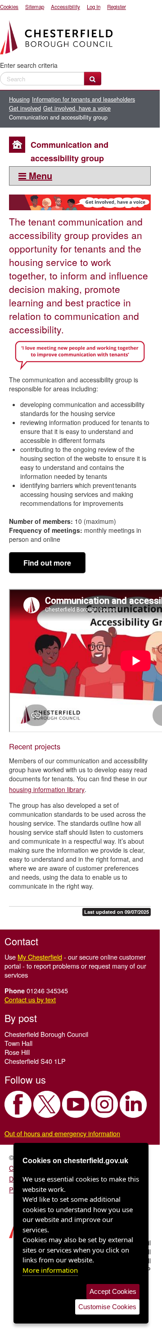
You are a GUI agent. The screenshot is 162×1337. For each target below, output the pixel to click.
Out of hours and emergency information (62, 1133)
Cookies (9, 6)
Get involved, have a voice (77, 108)
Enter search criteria (29, 65)
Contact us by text (30, 999)
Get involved (25, 108)
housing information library (47, 789)
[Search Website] (92, 78)
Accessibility (65, 6)
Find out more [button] (47, 563)
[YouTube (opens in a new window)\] (75, 1104)
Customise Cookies (107, 1306)
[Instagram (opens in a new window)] (104, 1104)
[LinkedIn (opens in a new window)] (133, 1104)
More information (50, 1270)
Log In (93, 6)
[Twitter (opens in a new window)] (46, 1104)
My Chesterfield (40, 956)
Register (116, 6)
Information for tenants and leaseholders (83, 99)
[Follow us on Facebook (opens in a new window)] (18, 1104)
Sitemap (34, 6)
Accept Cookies (113, 1291)
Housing (19, 99)
